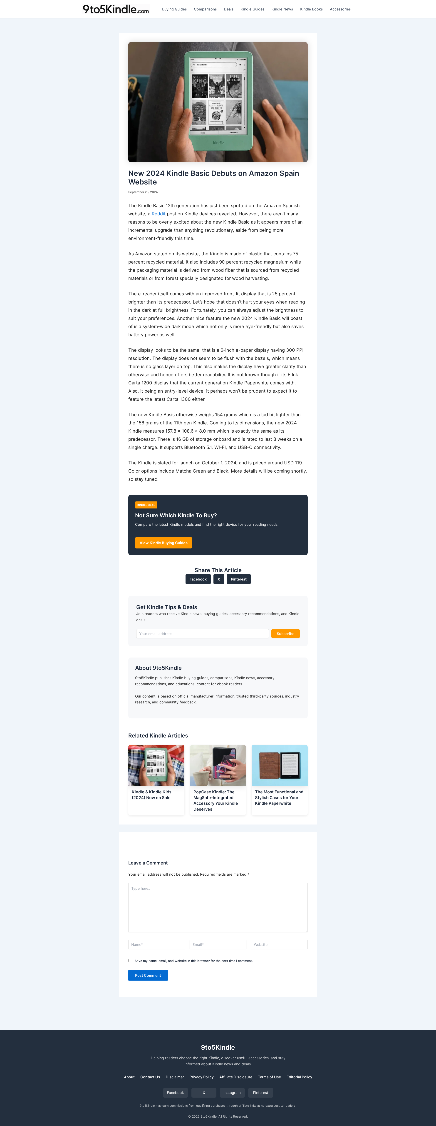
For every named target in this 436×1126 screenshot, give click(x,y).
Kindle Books (311, 9)
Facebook (198, 579)
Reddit (159, 214)
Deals (228, 9)
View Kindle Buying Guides (164, 543)
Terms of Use (269, 1077)
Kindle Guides (252, 9)
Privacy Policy (202, 1077)
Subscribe (285, 633)
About (129, 1077)
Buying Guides (174, 9)
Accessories (340, 9)
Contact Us (150, 1077)
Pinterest (239, 579)
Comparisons (205, 9)
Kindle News (282, 9)
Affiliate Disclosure (235, 1077)
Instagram (232, 1092)
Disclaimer (175, 1077)
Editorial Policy (299, 1077)
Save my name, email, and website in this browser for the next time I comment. (194, 961)
